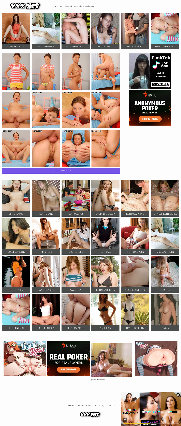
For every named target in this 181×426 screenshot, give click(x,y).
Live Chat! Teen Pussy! (61, 170)
